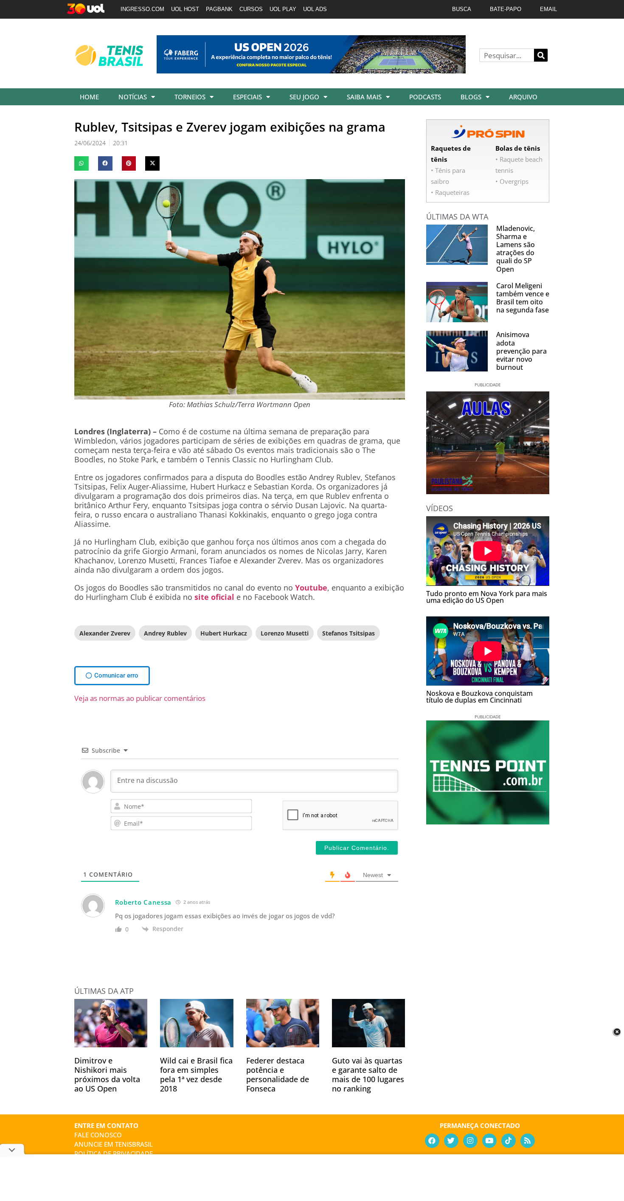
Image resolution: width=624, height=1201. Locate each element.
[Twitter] (451, 1140)
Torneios (189, 97)
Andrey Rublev (165, 633)
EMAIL (548, 9)
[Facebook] (432, 1140)
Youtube (311, 587)
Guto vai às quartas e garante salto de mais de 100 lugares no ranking (368, 1074)
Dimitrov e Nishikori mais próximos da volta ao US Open (107, 1074)
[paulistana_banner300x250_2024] (487, 491)
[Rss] (527, 1140)
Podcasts (425, 97)
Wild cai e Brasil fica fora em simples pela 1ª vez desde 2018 (196, 1074)
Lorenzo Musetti (285, 633)
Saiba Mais (364, 97)
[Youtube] (489, 1140)
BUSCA (461, 9)
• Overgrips (511, 181)
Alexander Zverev (104, 633)
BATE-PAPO (505, 9)
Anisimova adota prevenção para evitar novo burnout (521, 351)
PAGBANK (219, 9)
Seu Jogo (304, 97)
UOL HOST (185, 9)
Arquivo (523, 97)
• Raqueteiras (450, 192)
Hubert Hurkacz (223, 633)
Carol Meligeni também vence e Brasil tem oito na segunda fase (522, 298)
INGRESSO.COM (142, 9)
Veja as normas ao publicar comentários (139, 698)
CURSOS (251, 9)
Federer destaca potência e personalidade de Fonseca (277, 1074)
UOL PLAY (283, 9)
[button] (81, 163)
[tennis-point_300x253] (487, 821)
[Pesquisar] (541, 55)
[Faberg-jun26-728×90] (311, 70)
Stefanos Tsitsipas (348, 633)
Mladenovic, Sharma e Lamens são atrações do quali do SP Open (515, 249)
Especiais (247, 97)
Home (89, 97)
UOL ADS (315, 9)
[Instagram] (470, 1140)
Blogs (471, 97)
